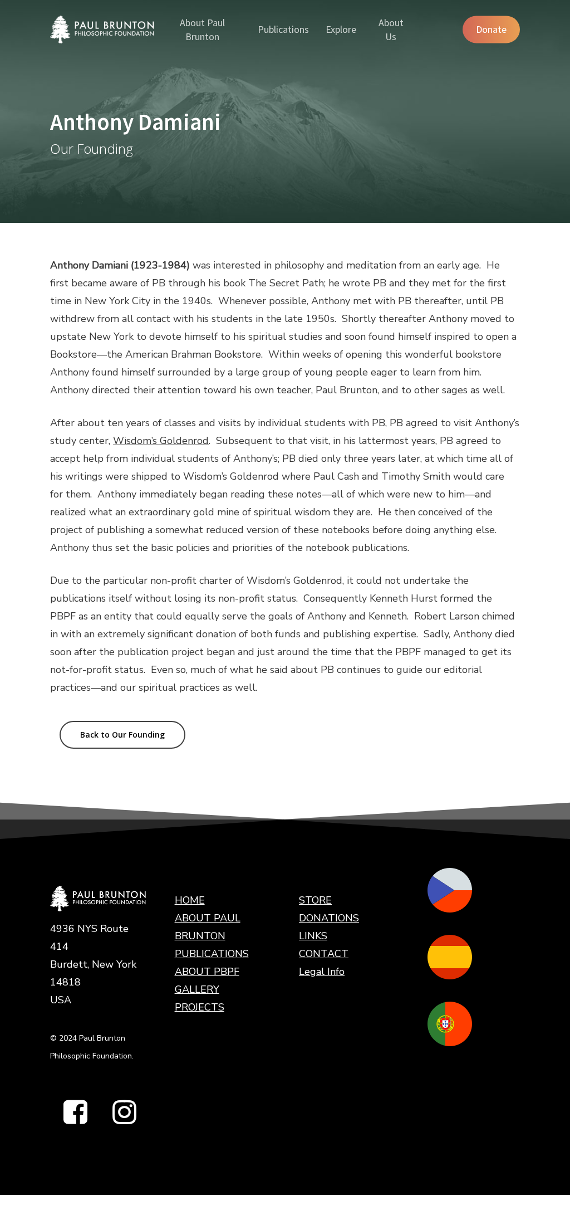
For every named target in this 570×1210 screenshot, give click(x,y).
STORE (315, 900)
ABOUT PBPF (207, 971)
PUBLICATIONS (212, 953)
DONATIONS (329, 918)
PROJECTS (199, 1007)
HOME (190, 900)
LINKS (313, 936)
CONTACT (323, 953)
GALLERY (197, 989)
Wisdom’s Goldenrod (161, 440)
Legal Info (322, 971)
